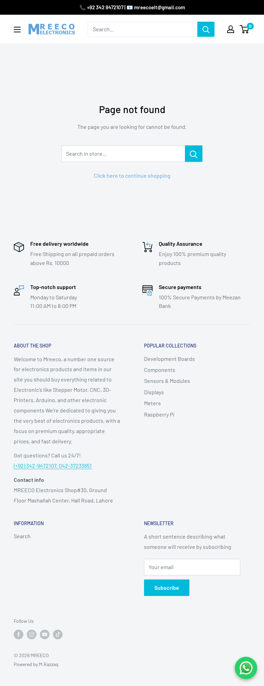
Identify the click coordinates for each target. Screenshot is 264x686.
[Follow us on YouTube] (45, 634)
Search (22, 536)
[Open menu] (17, 29)
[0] (244, 29)
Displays (154, 392)
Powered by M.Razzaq (36, 664)
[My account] (230, 29)
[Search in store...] (193, 153)
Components (159, 369)
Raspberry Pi (159, 414)
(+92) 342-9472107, (36, 465)
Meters (152, 403)
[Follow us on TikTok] (58, 634)
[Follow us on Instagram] (31, 634)
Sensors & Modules (167, 380)
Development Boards (169, 358)
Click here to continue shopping (132, 175)
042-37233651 (75, 465)
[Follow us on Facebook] (18, 634)
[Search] (205, 29)
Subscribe (166, 587)
